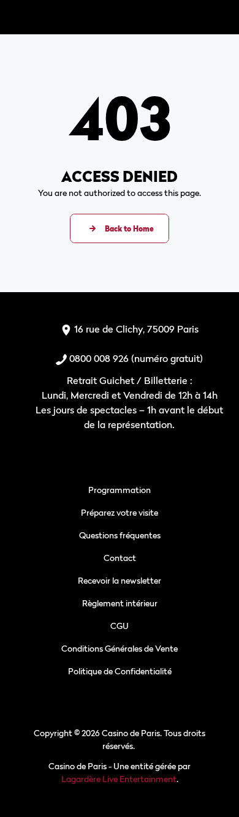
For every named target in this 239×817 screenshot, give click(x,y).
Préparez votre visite (119, 512)
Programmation (119, 489)
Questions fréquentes (120, 535)
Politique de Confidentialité (120, 671)
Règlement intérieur (119, 603)
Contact (120, 557)
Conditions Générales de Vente (119, 648)
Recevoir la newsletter (119, 580)
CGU (119, 625)
